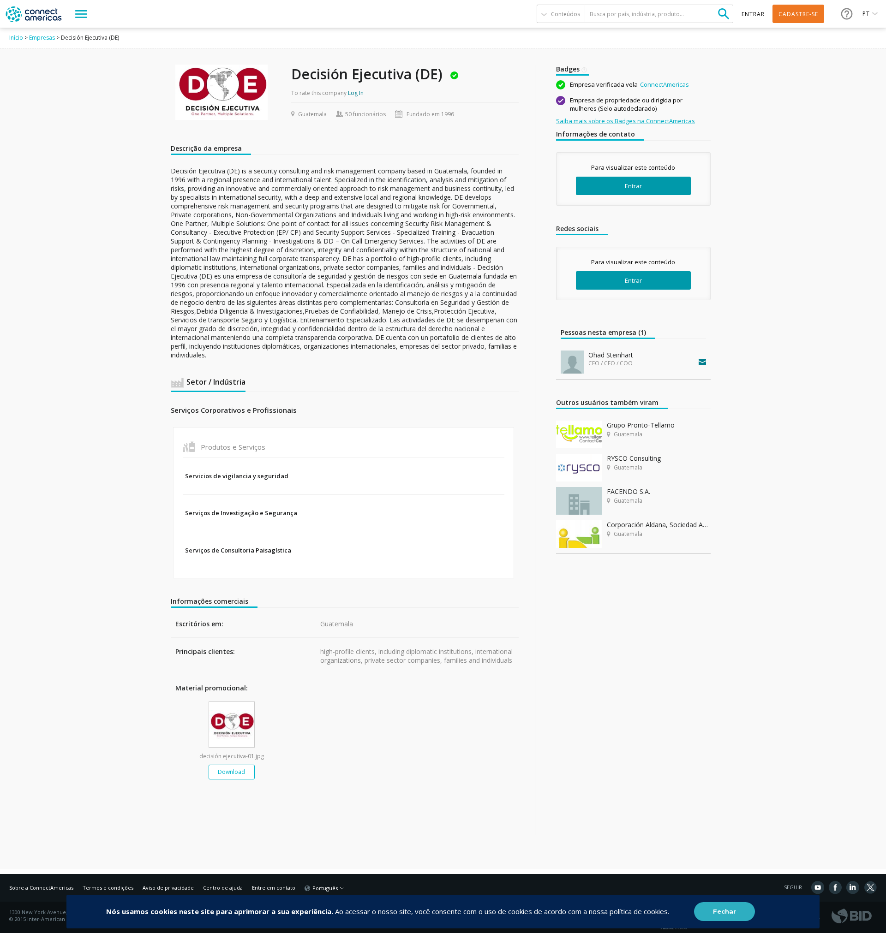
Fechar (724, 911)
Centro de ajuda (223, 887)
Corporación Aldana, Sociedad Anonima (659, 524)
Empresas (42, 38)
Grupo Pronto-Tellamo (641, 425)
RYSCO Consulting (634, 458)
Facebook (835, 887)
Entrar (633, 186)
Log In (356, 93)
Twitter (870, 887)
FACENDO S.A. (628, 491)
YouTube (817, 887)
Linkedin (852, 887)
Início (16, 38)
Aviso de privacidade (168, 887)
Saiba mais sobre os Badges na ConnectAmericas (625, 121)
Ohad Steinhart (610, 355)
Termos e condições (108, 887)
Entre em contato (273, 887)
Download (231, 772)
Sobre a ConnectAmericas (41, 887)
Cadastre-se (798, 14)
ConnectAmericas (664, 84)
